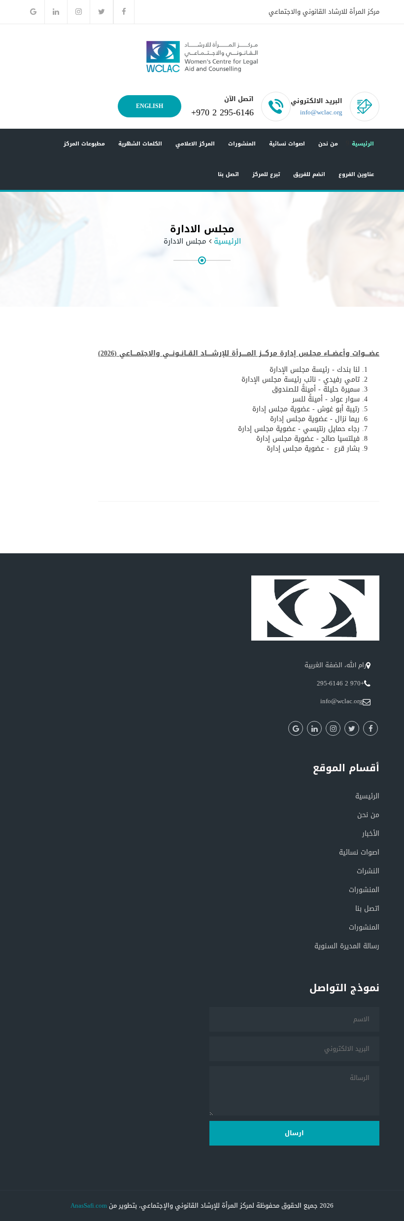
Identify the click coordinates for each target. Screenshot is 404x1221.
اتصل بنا (228, 174)
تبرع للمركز (266, 174)
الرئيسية (363, 144)
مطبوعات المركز (84, 144)
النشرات (368, 871)
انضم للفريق (309, 174)
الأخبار (370, 833)
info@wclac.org (321, 112)
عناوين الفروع (356, 174)
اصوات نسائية (287, 144)
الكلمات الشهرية (140, 144)
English (149, 106)
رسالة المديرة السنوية (346, 946)
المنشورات (242, 144)
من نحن (328, 144)
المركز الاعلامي (195, 144)
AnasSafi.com (88, 1205)
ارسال (294, 1133)
